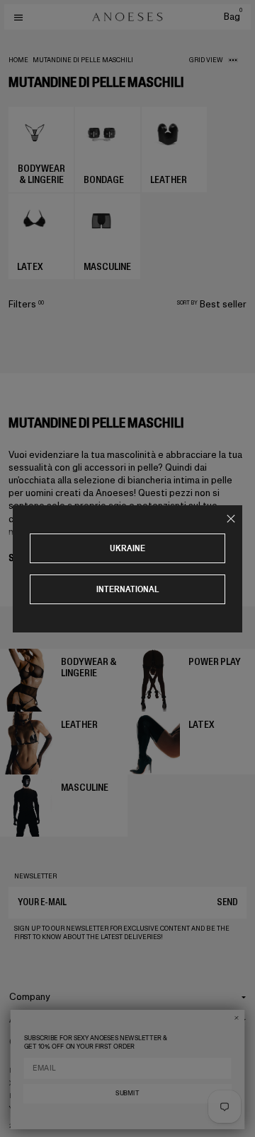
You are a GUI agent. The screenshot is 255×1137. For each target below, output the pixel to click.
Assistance (33, 1019)
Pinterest (26, 1096)
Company (29, 996)
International (127, 589)
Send (227, 902)
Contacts (29, 1042)
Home (18, 60)
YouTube (24, 1108)
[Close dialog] (236, 1018)
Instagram (28, 1070)
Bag (233, 16)
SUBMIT (127, 1093)
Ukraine (127, 548)
